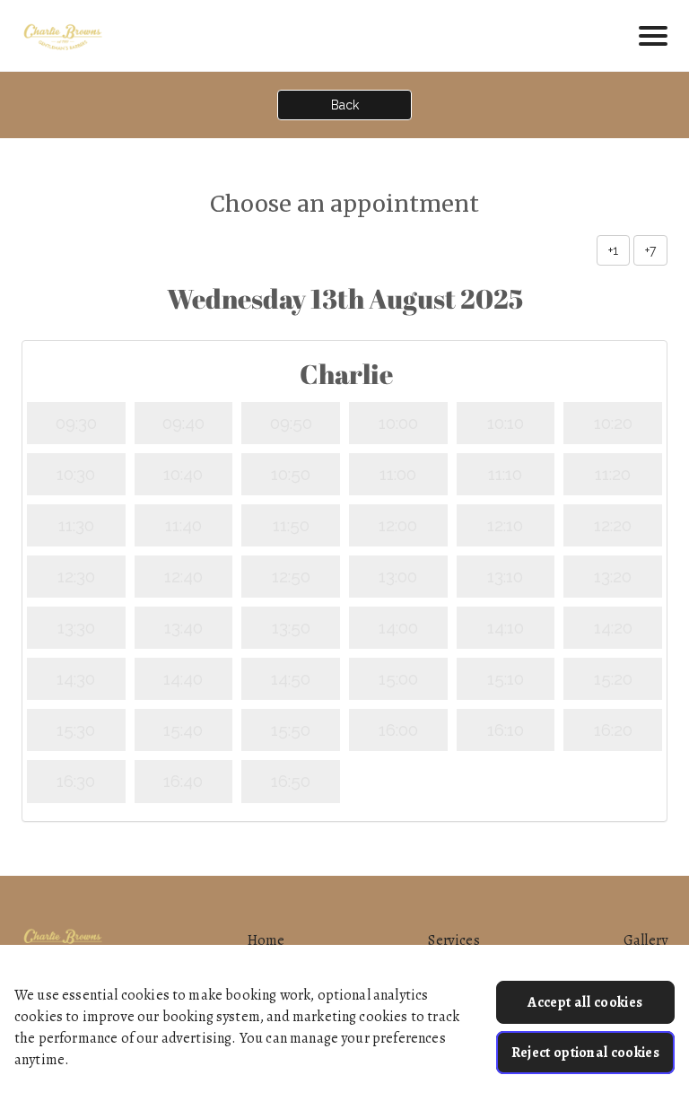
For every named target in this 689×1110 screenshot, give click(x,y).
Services (453, 940)
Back (345, 105)
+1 (613, 250)
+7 (650, 250)
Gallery (645, 940)
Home (266, 940)
